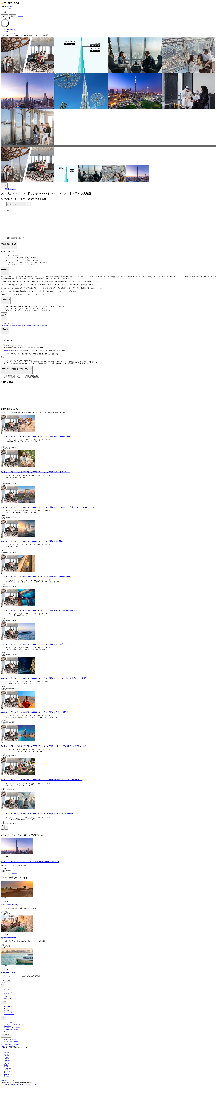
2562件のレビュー (10, 189)
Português (7, 1071)
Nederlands (7, 1068)
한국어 (6, 1065)
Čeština (6, 1055)
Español (6, 1062)
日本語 (6, 1069)
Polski (6, 1073)
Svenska (6, 1076)
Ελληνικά (7, 1060)
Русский (6, 1074)
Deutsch (6, 1058)
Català (6, 1054)
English (6, 1052)
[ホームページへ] (10, 6)
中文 (5, 1077)
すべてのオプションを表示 (9, 873)
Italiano (6, 1066)
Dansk (6, 1057)
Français (6, 1063)
